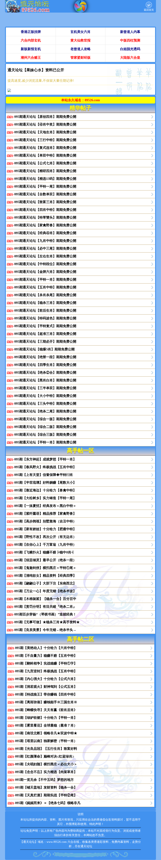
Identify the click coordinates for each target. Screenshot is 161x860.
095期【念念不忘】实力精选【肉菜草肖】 (46, 772)
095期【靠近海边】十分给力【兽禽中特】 (45, 490)
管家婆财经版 (80, 57)
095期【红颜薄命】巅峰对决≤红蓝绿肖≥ (44, 756)
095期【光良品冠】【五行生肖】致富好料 (46, 748)
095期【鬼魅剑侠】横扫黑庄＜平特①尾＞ (45, 568)
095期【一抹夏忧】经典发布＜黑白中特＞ (45, 506)
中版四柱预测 (130, 40)
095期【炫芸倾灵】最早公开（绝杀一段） (45, 560)
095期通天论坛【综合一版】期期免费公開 (45, 419)
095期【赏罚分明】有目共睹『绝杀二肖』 (45, 606)
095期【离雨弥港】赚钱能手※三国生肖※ (46, 702)
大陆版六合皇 (130, 57)
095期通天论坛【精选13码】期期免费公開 (45, 178)
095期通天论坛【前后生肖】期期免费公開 (45, 310)
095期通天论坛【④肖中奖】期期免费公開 (45, 124)
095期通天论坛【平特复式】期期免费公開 (45, 326)
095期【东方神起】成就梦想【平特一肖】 (45, 459)
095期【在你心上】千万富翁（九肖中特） (45, 544)
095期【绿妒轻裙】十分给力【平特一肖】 (46, 717)
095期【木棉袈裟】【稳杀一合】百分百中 (45, 599)
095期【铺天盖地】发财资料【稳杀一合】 (46, 787)
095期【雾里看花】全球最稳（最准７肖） (46, 725)
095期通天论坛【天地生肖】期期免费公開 (45, 132)
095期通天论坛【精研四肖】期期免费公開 (45, 171)
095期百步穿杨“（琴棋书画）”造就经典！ (45, 614)
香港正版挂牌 (31, 32)
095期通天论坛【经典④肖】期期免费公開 (45, 233)
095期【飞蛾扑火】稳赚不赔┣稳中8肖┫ (44, 552)
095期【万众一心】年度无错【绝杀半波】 (45, 591)
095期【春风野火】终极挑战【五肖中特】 (45, 467)
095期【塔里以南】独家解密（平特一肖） (46, 741)
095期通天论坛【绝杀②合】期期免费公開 (45, 372)
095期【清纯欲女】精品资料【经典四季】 (45, 575)
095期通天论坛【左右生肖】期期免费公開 (45, 256)
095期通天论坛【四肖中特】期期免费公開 (45, 209)
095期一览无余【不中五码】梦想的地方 (44, 779)
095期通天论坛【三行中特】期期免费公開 (45, 140)
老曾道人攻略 (80, 49)
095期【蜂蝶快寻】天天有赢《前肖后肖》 (46, 710)
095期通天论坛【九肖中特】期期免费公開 (45, 240)
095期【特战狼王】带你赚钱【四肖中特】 (46, 694)
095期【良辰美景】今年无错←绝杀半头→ (45, 630)
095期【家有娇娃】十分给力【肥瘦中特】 (45, 529)
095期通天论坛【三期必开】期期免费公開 (45, 341)
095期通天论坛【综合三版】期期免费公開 (45, 434)
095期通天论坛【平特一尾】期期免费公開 (45, 186)
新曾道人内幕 (130, 32)
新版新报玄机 (31, 49)
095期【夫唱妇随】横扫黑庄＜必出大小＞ (46, 764)
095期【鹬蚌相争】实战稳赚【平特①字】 (46, 663)
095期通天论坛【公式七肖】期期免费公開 (45, 163)
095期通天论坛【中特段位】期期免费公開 (45, 264)
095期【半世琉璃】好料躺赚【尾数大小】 (45, 482)
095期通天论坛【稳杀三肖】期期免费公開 (45, 302)
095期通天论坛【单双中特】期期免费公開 (45, 155)
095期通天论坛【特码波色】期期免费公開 (45, 318)
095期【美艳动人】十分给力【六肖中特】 (46, 648)
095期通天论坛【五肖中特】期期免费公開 (45, 287)
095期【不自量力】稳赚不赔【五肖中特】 (46, 655)
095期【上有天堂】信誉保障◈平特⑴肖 (43, 475)
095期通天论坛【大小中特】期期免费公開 (45, 396)
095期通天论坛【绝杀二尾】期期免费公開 (45, 411)
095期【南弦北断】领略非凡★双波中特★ (46, 733)
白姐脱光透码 (130, 49)
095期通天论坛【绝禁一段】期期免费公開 (45, 357)
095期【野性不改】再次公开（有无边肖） (45, 537)
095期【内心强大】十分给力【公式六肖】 (46, 679)
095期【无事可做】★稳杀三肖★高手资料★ (47, 622)
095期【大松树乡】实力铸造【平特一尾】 (45, 498)
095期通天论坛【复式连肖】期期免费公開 (45, 147)
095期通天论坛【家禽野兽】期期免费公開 (45, 225)
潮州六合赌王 (31, 57)
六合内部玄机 (31, 40)
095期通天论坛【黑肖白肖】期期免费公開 (45, 380)
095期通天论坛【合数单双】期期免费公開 (45, 194)
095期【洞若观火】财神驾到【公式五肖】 (46, 686)
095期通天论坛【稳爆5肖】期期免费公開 (44, 349)
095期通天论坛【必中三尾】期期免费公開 (45, 248)
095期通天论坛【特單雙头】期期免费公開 (45, 217)
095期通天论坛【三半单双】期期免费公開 (45, 388)
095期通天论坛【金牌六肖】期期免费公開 (45, 271)
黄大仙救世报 (80, 40)
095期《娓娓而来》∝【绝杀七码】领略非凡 (47, 803)
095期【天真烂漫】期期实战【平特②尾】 (46, 795)
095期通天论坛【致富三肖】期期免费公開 (45, 202)
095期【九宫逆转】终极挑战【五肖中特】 (46, 671)
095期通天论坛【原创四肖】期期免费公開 (45, 116)
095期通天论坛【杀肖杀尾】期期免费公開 (45, 295)
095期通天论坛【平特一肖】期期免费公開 (45, 279)
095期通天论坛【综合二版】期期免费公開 (45, 427)
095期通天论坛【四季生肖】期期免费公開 (45, 365)
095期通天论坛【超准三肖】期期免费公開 (45, 333)
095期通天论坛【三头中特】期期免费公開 (45, 403)
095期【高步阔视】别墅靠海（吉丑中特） (45, 521)
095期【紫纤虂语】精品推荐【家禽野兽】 (45, 513)
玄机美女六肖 (80, 32)
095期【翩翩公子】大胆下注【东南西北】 (45, 583)
